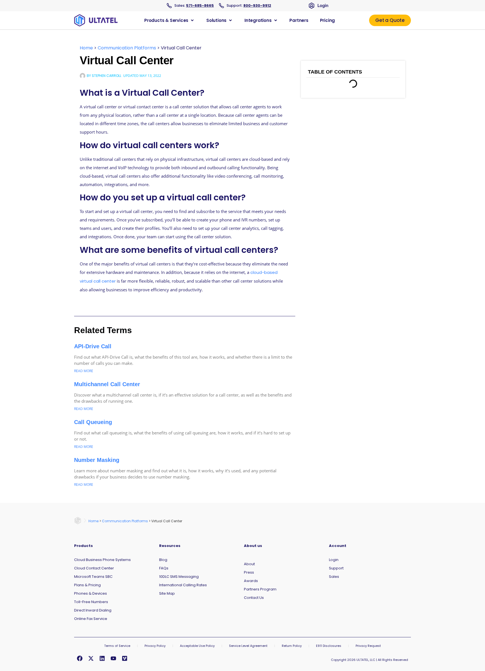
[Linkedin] (102, 658)
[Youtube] (113, 658)
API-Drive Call (92, 346)
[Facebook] (79, 658)
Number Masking (96, 460)
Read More (83, 370)
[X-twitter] (91, 658)
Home (86, 48)
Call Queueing (93, 422)
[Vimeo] (124, 658)
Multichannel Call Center (107, 384)
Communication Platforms (127, 48)
